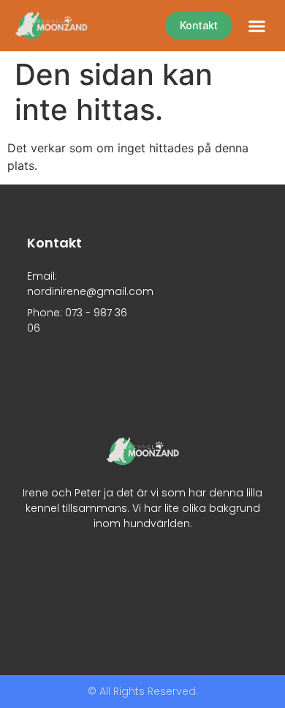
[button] (257, 26)
